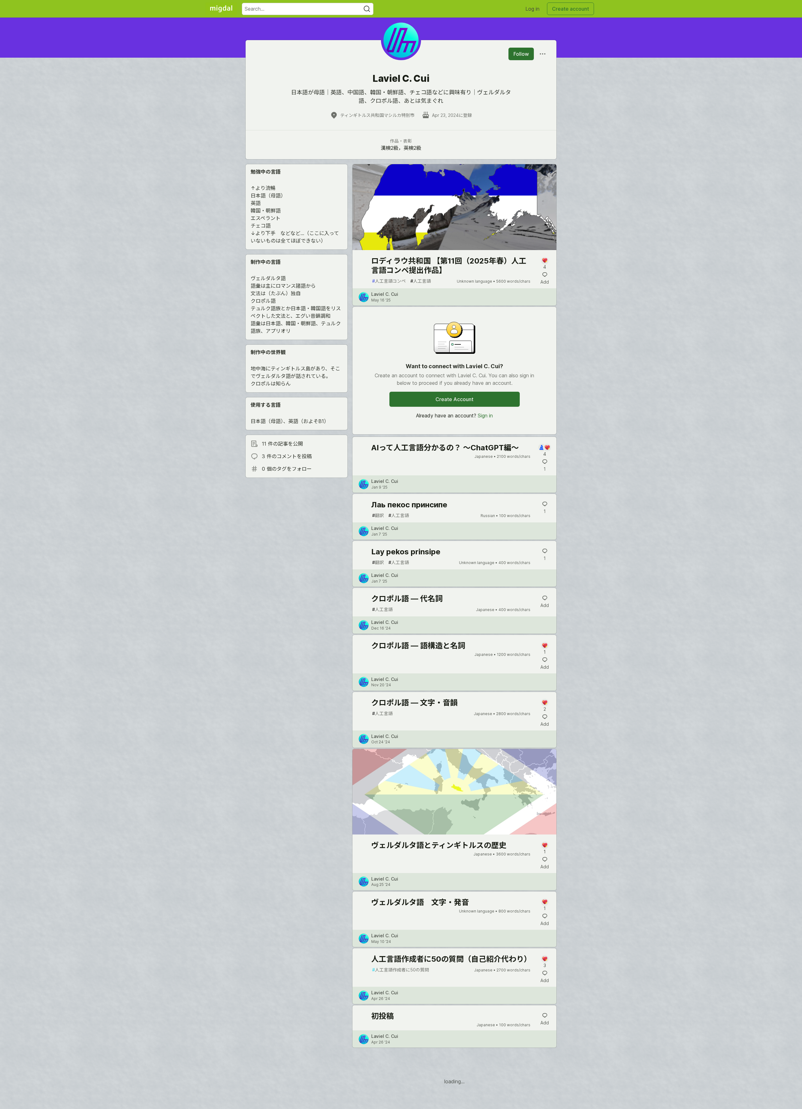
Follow (521, 54)
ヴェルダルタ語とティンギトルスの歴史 (438, 845)
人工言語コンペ (389, 281)
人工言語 (420, 281)
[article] (454, 248)
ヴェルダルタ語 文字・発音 (420, 902)
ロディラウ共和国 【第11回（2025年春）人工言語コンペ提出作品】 (448, 265)
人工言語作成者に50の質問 (400, 969)
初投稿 (382, 1016)
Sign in (485, 415)
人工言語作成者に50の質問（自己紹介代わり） (451, 959)
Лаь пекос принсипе (409, 504)
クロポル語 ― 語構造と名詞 (418, 645)
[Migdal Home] (221, 9)
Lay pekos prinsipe (405, 551)
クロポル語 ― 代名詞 (407, 598)
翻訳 (378, 515)
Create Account (454, 399)
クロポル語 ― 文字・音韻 (414, 702)
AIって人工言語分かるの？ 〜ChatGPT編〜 (445, 447)
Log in (532, 9)
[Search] (367, 9)
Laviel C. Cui (384, 294)
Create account (570, 9)
